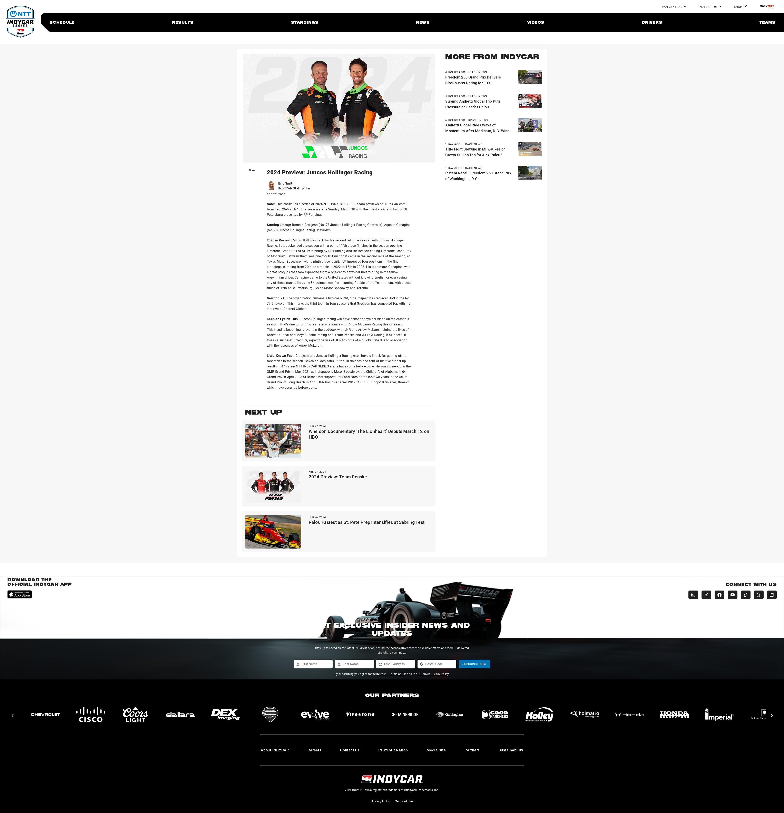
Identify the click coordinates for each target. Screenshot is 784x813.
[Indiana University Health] (630, 714)
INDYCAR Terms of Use (391, 674)
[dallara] (46, 714)
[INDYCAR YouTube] (732, 595)
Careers (314, 750)
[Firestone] (225, 714)
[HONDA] (495, 714)
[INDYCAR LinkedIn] (772, 595)
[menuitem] (62, 22)
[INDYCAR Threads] (759, 595)
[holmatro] (450, 714)
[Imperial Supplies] (585, 714)
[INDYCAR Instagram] (693, 595)
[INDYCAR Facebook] (719, 595)
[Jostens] (675, 714)
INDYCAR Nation (393, 750)
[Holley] (405, 714)
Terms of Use (404, 801)
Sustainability (511, 750)
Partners (472, 750)
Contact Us (350, 750)
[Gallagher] (315, 714)
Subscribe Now (474, 664)
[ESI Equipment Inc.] (136, 714)
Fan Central (672, 7)
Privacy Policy (380, 801)
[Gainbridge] (270, 714)
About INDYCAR (275, 750)
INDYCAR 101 (708, 7)
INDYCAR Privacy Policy (433, 674)
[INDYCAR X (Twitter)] (706, 595)
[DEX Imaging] (91, 714)
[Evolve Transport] (180, 714)
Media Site (436, 750)
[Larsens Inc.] (719, 714)
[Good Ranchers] (360, 714)
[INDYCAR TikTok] (746, 595)
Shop (738, 7)
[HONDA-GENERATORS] (540, 714)
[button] (12, 715)
